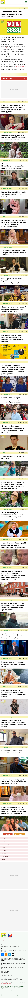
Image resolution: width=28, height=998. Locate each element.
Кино (3, 847)
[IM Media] (10, 935)
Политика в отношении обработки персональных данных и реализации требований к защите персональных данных (12, 987)
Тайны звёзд (3, 2)
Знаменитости (7, 8)
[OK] (6, 954)
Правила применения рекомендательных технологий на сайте (13, 990)
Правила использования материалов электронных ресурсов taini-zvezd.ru (12, 993)
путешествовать (20, 66)
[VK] (2, 954)
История (4, 850)
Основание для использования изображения (11, 995)
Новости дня (7, 331)
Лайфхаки (4, 838)
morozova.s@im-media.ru (6, 983)
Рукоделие (5, 856)
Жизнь (4, 853)
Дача (3, 859)
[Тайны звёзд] (2, 8)
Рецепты (4, 841)
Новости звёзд (8, 102)
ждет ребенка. (5, 48)
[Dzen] (13, 954)
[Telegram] (9, 954)
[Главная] (3, 935)
